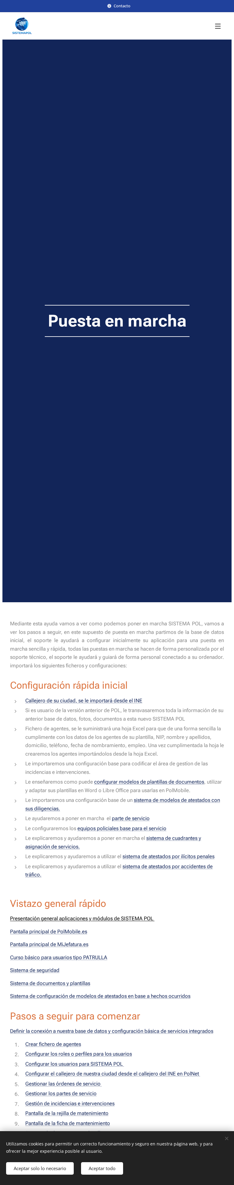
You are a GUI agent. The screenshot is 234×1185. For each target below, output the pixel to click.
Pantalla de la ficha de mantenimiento (67, 1123)
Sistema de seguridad (34, 970)
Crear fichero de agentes (53, 1044)
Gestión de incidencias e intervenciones (70, 1103)
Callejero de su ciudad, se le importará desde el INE (83, 700)
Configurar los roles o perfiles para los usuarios (78, 1054)
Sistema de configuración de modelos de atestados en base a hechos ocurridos (100, 996)
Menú (218, 26)
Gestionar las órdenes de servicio (63, 1084)
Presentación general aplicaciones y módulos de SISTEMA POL (82, 918)
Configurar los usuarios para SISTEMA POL (74, 1064)
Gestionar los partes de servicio (61, 1093)
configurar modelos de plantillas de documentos (149, 782)
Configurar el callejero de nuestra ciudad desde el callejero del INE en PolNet (112, 1074)
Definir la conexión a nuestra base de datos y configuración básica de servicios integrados (111, 1031)
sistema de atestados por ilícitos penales (168, 856)
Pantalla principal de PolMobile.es (48, 931)
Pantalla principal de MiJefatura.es (49, 944)
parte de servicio (131, 818)
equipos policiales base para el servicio (121, 828)
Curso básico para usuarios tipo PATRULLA (58, 957)
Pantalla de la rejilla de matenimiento (66, 1113)
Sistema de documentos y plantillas (50, 983)
